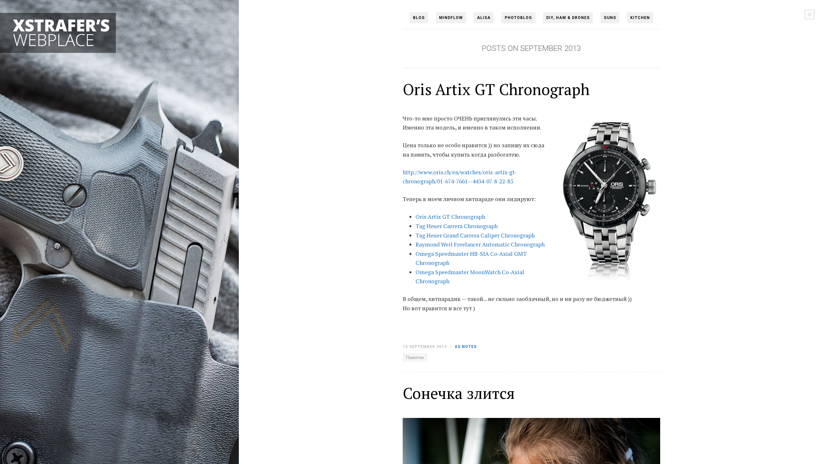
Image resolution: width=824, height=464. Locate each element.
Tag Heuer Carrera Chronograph (457, 226)
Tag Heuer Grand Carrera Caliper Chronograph (475, 235)
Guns (610, 17)
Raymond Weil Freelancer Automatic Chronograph (480, 244)
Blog (419, 17)
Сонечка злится (459, 393)
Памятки (415, 357)
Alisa (484, 17)
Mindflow (451, 17)
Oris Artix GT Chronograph (496, 89)
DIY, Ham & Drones (568, 17)
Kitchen (640, 17)
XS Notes (466, 346)
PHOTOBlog (518, 17)
